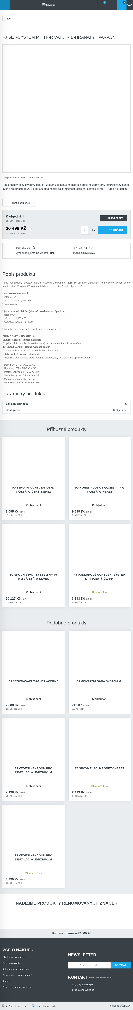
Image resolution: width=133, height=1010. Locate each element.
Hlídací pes (115, 218)
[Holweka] (48, 5)
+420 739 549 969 (83, 248)
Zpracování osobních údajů (17, 975)
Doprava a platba (11, 963)
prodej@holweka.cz (84, 252)
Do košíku (116, 230)
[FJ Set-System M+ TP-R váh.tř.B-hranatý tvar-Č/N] (66, 108)
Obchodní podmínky (13, 957)
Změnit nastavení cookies (16, 987)
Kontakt (6, 981)
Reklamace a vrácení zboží (17, 969)
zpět (9, 18)
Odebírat (120, 965)
